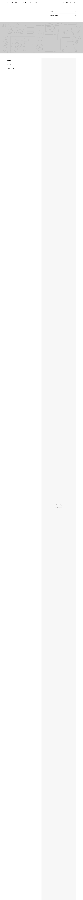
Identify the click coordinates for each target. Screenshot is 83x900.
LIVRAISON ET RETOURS (54, 15)
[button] (24, 2)
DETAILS (51, 11)
